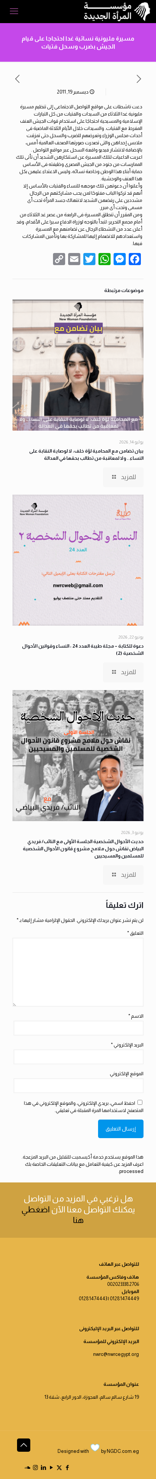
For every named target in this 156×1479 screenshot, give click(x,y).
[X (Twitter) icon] (59, 1467)
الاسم (136, 1016)
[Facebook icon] (67, 1467)
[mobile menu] (14, 11)
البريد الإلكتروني (127, 1045)
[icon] (27, 1467)
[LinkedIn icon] (43, 1467)
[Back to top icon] (23, 1445)
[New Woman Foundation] (117, 11)
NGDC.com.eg (123, 1451)
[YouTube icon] (51, 1467)
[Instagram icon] (35, 1467)
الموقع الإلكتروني (127, 1073)
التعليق (135, 933)
